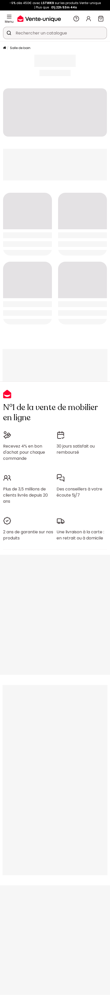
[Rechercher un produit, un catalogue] (9, 33)
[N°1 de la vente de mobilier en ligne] (39, 18)
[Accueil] (4, 48)
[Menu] (9, 17)
